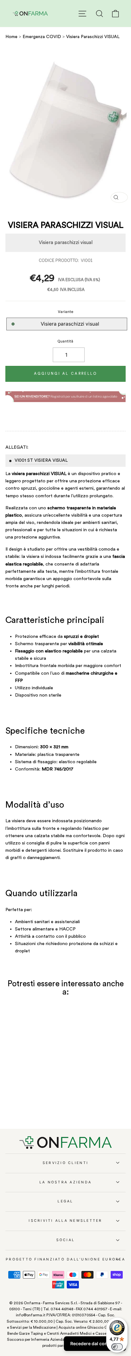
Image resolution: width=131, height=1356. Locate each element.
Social (65, 1240)
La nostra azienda (65, 1182)
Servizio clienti (65, 1163)
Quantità (65, 341)
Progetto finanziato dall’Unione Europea (65, 1259)
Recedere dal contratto (95, 1343)
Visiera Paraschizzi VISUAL (93, 37)
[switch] (117, 1346)
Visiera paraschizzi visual (70, 324)
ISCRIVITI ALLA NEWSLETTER (65, 1221)
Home (11, 37)
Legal (65, 1201)
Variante (65, 312)
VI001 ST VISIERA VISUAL (41, 460)
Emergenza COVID (42, 37)
